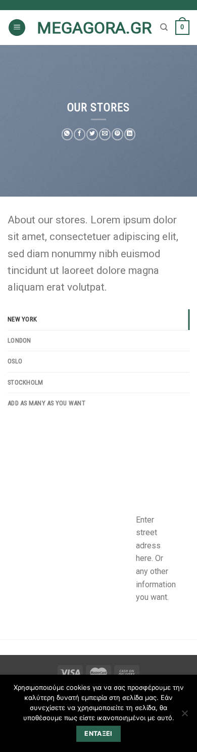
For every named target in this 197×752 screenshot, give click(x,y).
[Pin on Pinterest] (117, 134)
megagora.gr (94, 28)
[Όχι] (184, 716)
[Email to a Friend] (105, 134)
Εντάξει (98, 733)
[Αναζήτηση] (164, 27)
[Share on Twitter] (92, 134)
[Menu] (17, 27)
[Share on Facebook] (79, 134)
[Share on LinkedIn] (130, 134)
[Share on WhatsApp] (67, 134)
